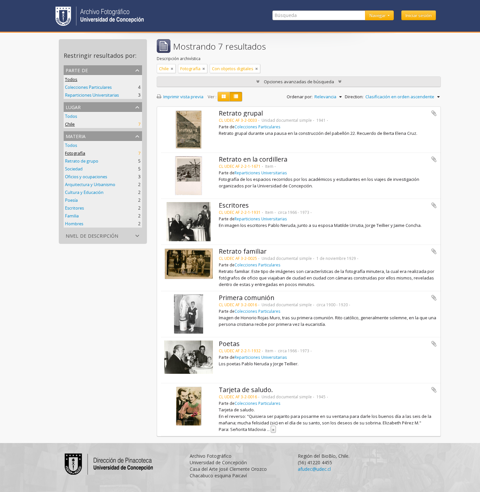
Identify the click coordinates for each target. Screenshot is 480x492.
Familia (72, 216)
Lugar (73, 106)
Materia (76, 135)
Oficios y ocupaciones (86, 177)
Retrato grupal (241, 113)
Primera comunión (246, 297)
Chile (70, 124)
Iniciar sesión (419, 15)
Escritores (74, 208)
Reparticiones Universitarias (92, 95)
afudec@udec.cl (314, 469)
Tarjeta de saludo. (246, 389)
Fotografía (75, 153)
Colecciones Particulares (88, 87)
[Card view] (223, 97)
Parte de (77, 69)
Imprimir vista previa (182, 97)
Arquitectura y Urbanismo (90, 184)
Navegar (378, 15)
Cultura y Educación (84, 192)
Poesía (71, 200)
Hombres (74, 224)
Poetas (229, 343)
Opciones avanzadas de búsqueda (299, 82)
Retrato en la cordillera (253, 159)
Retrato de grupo (81, 161)
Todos (71, 79)
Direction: (354, 97)
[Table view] (236, 97)
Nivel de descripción (92, 235)
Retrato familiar (242, 251)
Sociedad (74, 169)
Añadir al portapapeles (434, 113)
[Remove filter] (172, 68)
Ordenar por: (299, 97)
